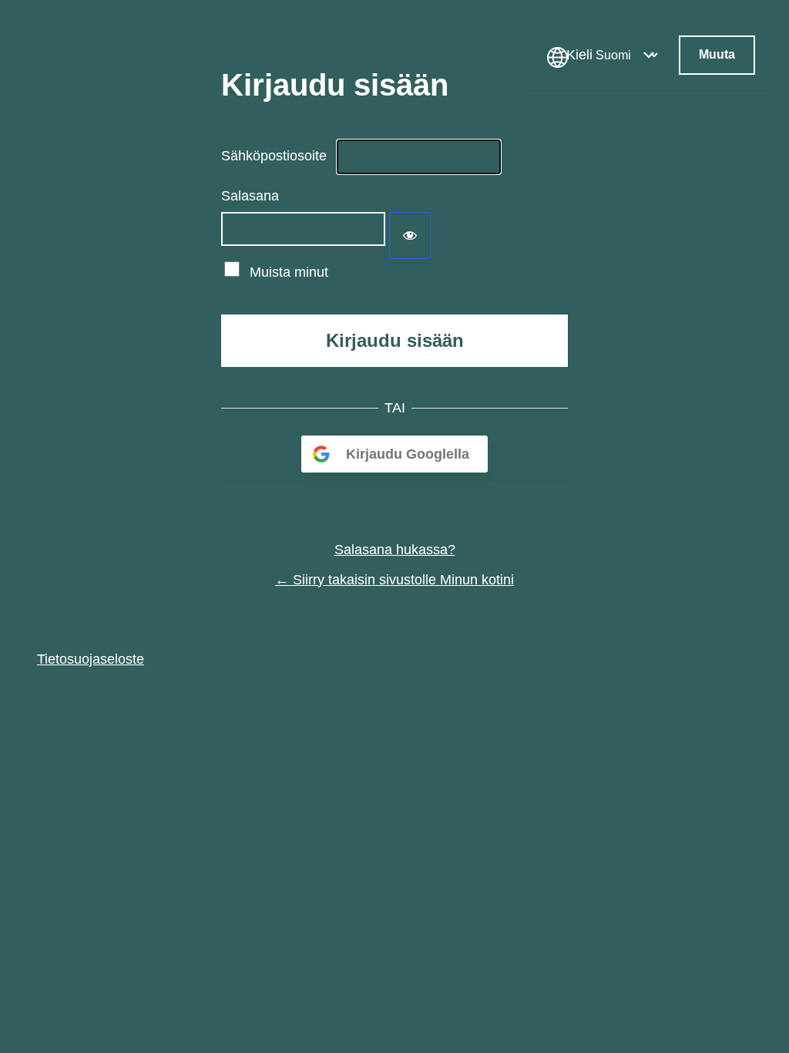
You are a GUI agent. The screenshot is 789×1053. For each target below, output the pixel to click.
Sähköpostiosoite (274, 155)
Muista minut (289, 272)
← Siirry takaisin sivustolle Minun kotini (394, 579)
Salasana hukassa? (394, 549)
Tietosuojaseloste (90, 659)
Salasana (250, 196)
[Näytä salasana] (410, 235)
